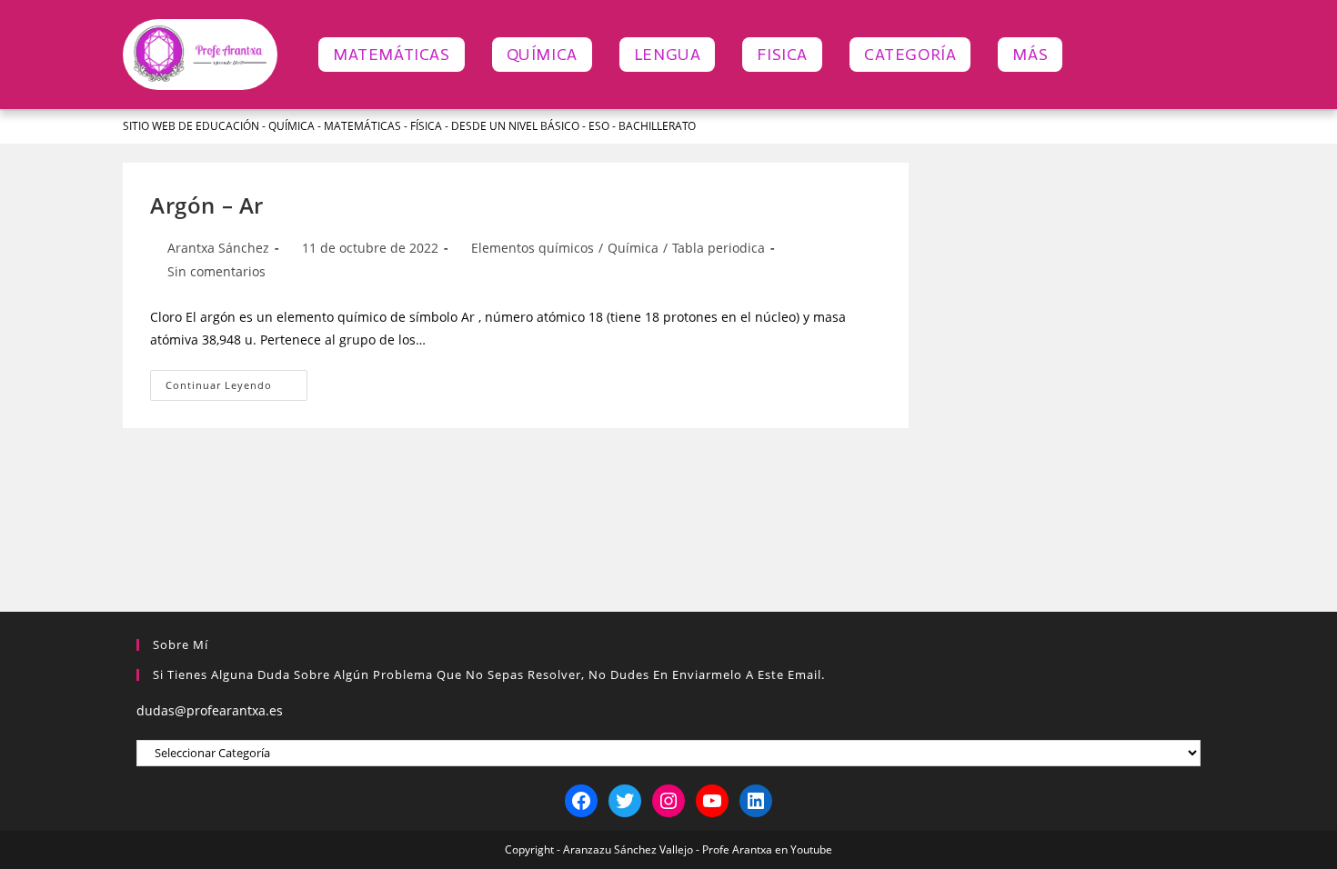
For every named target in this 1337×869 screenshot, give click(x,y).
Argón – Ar (207, 205)
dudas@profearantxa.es (209, 710)
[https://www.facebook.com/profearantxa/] (581, 800)
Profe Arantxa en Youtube (767, 849)
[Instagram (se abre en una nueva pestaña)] (1158, 126)
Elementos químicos (532, 247)
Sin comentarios (216, 271)
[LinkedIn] (755, 800)
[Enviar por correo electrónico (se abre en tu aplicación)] (1206, 126)
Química (633, 247)
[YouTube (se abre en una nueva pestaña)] (1186, 126)
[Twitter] (624, 800)
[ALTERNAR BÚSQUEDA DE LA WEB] (1096, 54)
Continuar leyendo (236, 381)
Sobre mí (180, 644)
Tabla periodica (718, 247)
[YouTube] (712, 800)
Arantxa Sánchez (218, 247)
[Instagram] (668, 800)
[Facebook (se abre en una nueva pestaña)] (1132, 126)
